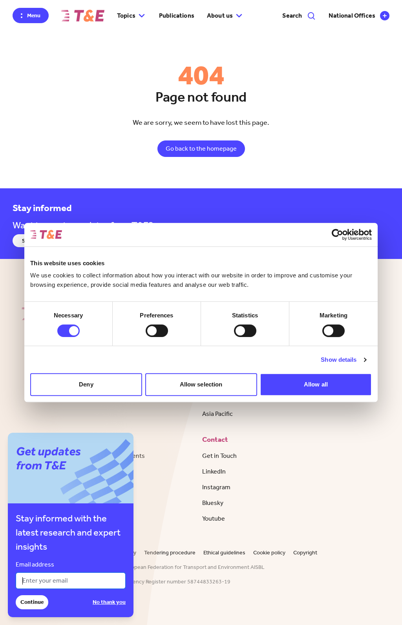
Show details (338, 359)
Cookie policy (269, 552)
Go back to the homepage (201, 148)
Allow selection (201, 384)
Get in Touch (219, 455)
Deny (86, 384)
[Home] (82, 15)
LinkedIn (214, 471)
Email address (35, 564)
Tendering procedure (170, 552)
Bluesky (212, 503)
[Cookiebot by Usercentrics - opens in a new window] (337, 235)
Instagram (216, 487)
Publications (176, 15)
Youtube (213, 518)
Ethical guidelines (224, 552)
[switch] (157, 330)
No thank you (109, 602)
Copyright (305, 552)
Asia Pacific (217, 413)
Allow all (316, 384)
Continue (32, 602)
